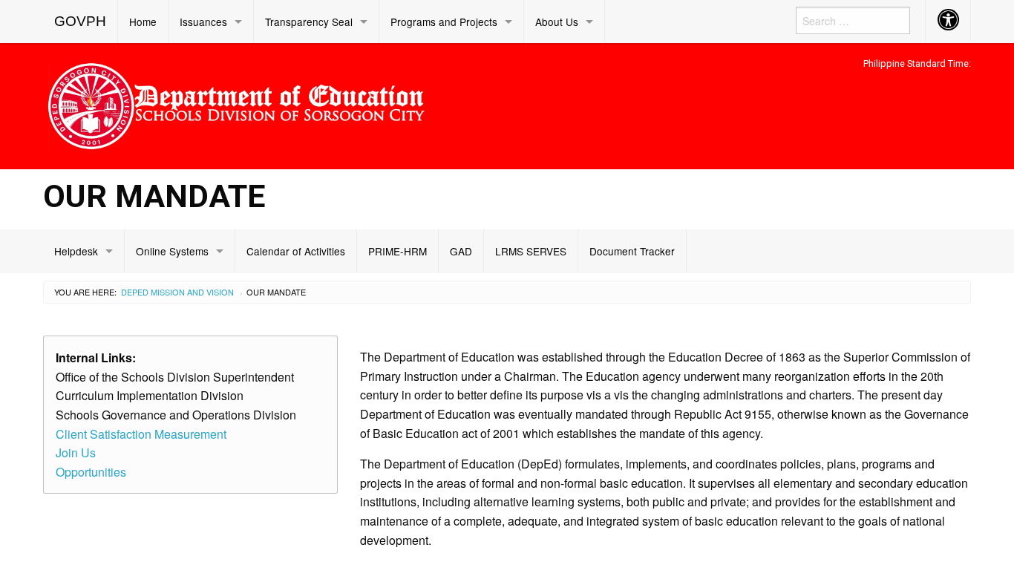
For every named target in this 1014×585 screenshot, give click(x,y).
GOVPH (80, 21)
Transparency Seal (309, 21)
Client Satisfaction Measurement (141, 433)
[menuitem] (80, 21)
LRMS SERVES (530, 251)
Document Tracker (632, 251)
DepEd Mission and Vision (177, 292)
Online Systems (172, 251)
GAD (461, 251)
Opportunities (91, 471)
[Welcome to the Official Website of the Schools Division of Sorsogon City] (236, 103)
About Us (556, 21)
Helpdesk (76, 251)
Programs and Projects (443, 21)
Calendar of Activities (295, 251)
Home (143, 21)
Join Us (76, 452)
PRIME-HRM (397, 251)
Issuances (203, 21)
